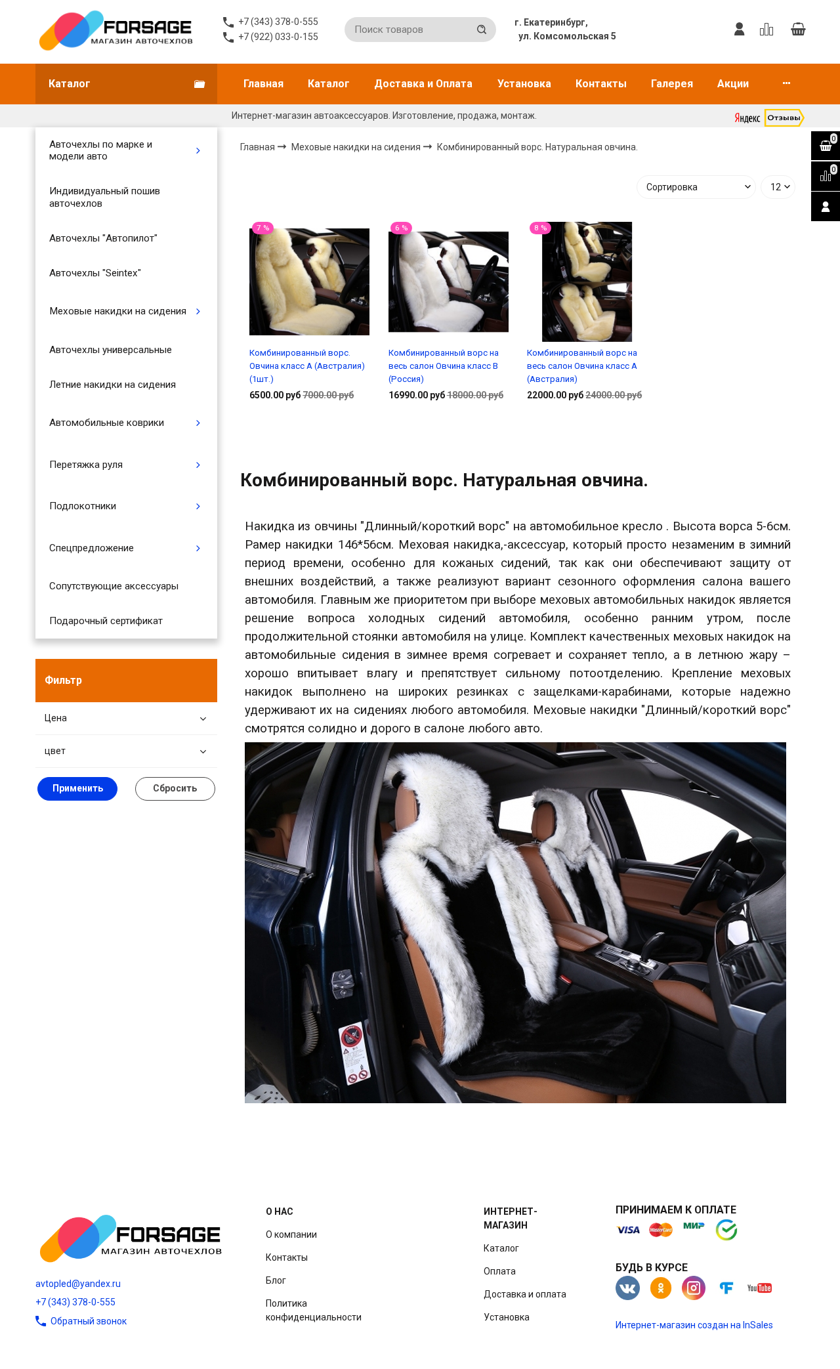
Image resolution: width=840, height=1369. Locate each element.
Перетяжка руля (86, 465)
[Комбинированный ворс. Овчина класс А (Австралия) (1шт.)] (309, 281)
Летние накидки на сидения (112, 384)
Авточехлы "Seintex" (95, 273)
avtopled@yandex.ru (78, 1283)
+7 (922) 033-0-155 (278, 37)
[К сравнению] (769, 29)
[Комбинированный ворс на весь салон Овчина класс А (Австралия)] (587, 281)
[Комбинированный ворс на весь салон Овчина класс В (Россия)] (448, 281)
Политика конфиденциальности (314, 1310)
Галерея (672, 83)
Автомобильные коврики (106, 423)
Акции (733, 83)
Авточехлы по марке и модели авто (100, 150)
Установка (524, 83)
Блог (276, 1280)
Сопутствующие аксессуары (113, 586)
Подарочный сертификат (106, 621)
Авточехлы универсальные (110, 350)
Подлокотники (82, 506)
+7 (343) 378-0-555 (75, 1302)
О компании (291, 1234)
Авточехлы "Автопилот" (103, 238)
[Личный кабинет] (739, 29)
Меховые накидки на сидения (117, 311)
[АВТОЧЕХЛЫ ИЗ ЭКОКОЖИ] (115, 29)
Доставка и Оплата (423, 83)
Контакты (601, 83)
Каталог (329, 83)
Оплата (500, 1271)
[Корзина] (798, 29)
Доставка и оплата (525, 1294)
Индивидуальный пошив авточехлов (104, 197)
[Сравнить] (309, 437)
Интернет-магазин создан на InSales (694, 1325)
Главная (263, 83)
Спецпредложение (91, 548)
